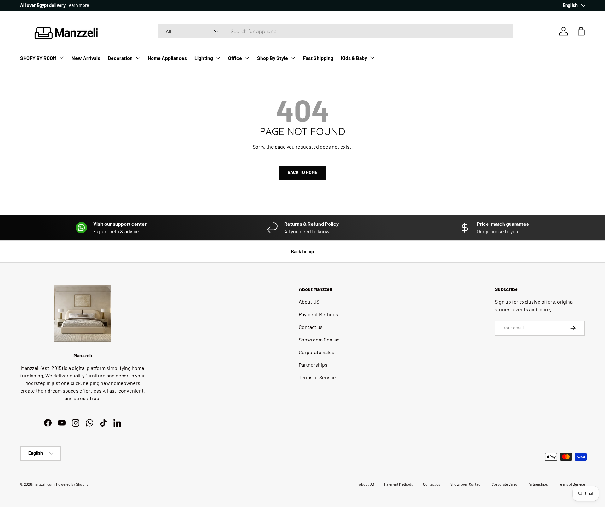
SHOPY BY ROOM (38, 58)
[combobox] (335, 31)
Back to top (302, 251)
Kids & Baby (354, 58)
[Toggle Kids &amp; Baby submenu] (372, 57)
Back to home (302, 172)
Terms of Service (317, 377)
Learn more (77, 5)
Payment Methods (318, 314)
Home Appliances (167, 58)
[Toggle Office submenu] (247, 57)
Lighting (203, 58)
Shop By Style (272, 58)
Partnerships (313, 365)
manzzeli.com (43, 484)
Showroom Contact (320, 339)
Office (235, 58)
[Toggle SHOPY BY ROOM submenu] (61, 57)
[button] (581, 31)
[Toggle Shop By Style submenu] (293, 57)
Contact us (311, 327)
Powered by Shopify (72, 484)
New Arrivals (86, 58)
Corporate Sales (316, 352)
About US (309, 302)
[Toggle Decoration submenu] (137, 57)
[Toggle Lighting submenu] (218, 57)
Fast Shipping (318, 58)
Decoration (120, 58)
